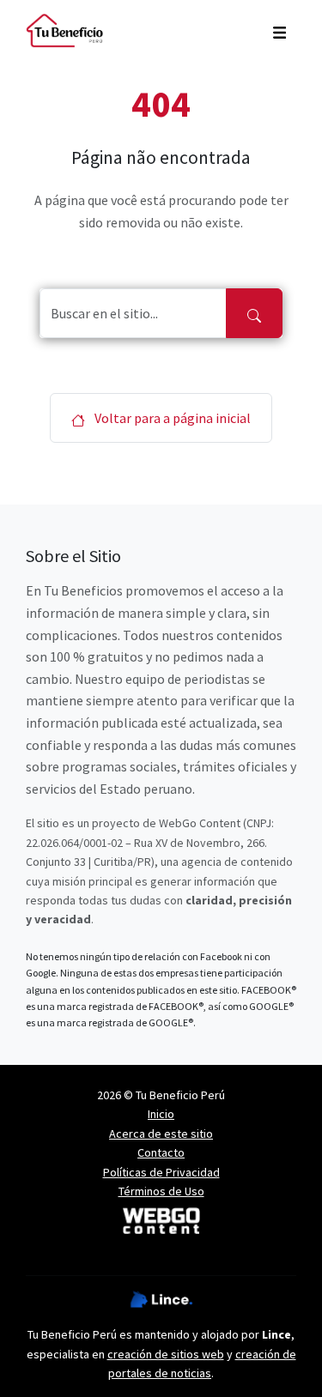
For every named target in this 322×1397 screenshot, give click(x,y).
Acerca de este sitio (161, 1133)
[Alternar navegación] (279, 31)
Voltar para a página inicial (171, 417)
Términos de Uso (161, 1191)
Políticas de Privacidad (161, 1172)
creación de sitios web (165, 1354)
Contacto (161, 1152)
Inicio (161, 1114)
